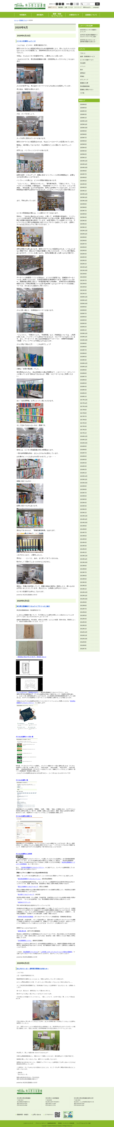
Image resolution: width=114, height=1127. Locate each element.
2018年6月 (83, 380)
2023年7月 (83, 210)
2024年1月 (83, 190)
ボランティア (84, 79)
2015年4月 (83, 502)
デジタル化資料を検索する (24, 816)
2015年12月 (83, 476)
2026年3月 (83, 114)
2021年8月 (83, 277)
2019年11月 (83, 336)
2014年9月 (83, 526)
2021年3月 (83, 290)
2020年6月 (83, 317)
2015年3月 (83, 506)
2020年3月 (83, 323)
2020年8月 (83, 310)
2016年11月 (83, 439)
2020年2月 (83, 326)
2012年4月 (83, 619)
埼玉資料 (83, 63)
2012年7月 (83, 609)
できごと (83, 53)
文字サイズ (52, 4)
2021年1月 (83, 293)
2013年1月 (83, 589)
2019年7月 (83, 350)
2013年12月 (83, 555)
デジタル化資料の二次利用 (24, 853)
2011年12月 (83, 632)
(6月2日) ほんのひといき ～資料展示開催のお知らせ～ (88, 40)
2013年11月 (83, 559)
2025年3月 (83, 151)
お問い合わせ (36, 1114)
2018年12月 (83, 363)
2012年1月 (83, 628)
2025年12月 (83, 121)
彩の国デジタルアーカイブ (26, 894)
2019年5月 (83, 356)
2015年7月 (83, 492)
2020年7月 (83, 313)
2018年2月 (83, 393)
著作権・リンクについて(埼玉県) (66, 1123)
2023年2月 (83, 224)
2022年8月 (83, 240)
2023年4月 (83, 217)
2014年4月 (83, 542)
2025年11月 (83, 124)
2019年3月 (83, 360)
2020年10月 (83, 303)
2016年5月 (83, 459)
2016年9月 (83, 446)
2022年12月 (83, 230)
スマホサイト (49, 1114)
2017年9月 (83, 409)
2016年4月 (83, 463)
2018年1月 (83, 396)
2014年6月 (83, 536)
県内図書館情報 (85, 86)
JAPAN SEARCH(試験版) (25, 916)
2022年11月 (83, 234)
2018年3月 (83, 390)
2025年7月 (83, 137)
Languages (96, 7)
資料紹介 (83, 73)
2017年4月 (83, 423)
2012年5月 (83, 615)
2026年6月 (83, 104)
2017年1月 (83, 433)
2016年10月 (83, 443)
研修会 (82, 76)
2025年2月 (83, 154)
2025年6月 (83, 141)
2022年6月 (83, 247)
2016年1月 (83, 473)
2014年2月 (83, 549)
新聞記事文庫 (22, 931)
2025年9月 (83, 131)
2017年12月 (83, 400)
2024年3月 (83, 184)
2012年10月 (83, 599)
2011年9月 (83, 642)
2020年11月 (83, 300)
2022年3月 (83, 257)
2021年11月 (83, 267)
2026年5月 (83, 107)
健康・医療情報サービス (87, 56)
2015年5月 (83, 499)
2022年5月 (83, 250)
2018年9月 (83, 370)
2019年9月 (83, 343)
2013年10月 (83, 562)
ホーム (16, 20)
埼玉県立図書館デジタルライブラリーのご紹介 (33, 606)
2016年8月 (83, 449)
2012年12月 (83, 592)
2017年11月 (83, 403)
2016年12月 (83, 436)
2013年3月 (83, 582)
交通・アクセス (69, 7)
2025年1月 (83, 157)
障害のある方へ (87, 7)
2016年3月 (83, 466)
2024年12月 (83, 161)
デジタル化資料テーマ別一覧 (24, 736)
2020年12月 (83, 297)
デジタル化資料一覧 (22, 780)
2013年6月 (83, 575)
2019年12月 (83, 333)
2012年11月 (83, 595)
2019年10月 (83, 340)
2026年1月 (83, 117)
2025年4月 (83, 147)
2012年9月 (83, 602)
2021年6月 (83, 283)
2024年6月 (83, 177)
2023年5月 (83, 214)
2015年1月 (83, 512)
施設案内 (60, 7)
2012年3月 (83, 622)
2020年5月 (83, 320)
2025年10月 (83, 127)
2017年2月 (83, 429)
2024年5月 (83, 180)
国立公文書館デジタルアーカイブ (28, 886)
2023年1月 (83, 227)
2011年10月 (83, 638)
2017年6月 (83, 419)
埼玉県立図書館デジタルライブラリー (32, 867)
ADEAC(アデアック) (24, 902)
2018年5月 (83, 383)
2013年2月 (83, 585)
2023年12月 (83, 194)
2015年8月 (83, 489)
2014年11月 (83, 519)
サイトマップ (77, 7)
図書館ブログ (23, 20)
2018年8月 (83, 373)
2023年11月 (83, 197)
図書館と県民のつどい (87, 89)
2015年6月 (83, 496)
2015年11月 (83, 479)
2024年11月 (83, 164)
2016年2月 (83, 469)
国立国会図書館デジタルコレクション (29, 879)
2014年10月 (83, 522)
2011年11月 (83, 635)
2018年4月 (83, 386)
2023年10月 (83, 200)
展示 (81, 69)
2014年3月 (83, 545)
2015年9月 (83, 486)
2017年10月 (83, 406)
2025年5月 (83, 144)
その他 (82, 93)
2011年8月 (83, 645)
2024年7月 (83, 174)
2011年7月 (83, 648)
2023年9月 (83, 204)
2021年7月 (83, 280)
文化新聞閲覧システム (24, 940)
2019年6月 (83, 353)
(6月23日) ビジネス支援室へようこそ (88, 30)
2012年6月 (83, 612)
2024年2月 (83, 187)
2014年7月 (83, 532)
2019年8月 (83, 346)
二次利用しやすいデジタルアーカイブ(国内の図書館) (56, 952)
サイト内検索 (82, 4)
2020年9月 (83, 307)
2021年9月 (83, 273)
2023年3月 (83, 220)
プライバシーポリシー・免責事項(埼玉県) (46, 1123)
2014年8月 (83, 529)
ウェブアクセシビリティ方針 (84, 1123)
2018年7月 (83, 376)
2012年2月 (83, 625)
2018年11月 (83, 366)
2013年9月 (83, 565)
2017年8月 (83, 413)
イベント (83, 66)
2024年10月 (83, 167)
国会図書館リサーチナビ (30, 952)
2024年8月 (83, 171)
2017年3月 (83, 426)
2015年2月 (83, 509)
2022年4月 (83, 254)
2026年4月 (83, 111)
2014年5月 (83, 539)
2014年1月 (83, 552)
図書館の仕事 (84, 83)
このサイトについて (28, 1123)
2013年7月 (83, 572)
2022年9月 (83, 237)
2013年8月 (83, 569)
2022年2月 (83, 260)
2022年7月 (83, 244)
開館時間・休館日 (22, 1114)
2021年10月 (83, 270)
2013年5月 (83, 579)
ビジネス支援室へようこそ (26, 41)
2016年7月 (83, 453)
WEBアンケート (52, 7)
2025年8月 (83, 134)
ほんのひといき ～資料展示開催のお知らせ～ (33, 968)
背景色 (68, 4)
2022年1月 (83, 263)
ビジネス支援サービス (87, 59)
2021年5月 (83, 287)
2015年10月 (83, 482)
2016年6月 (83, 456)
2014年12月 (83, 516)
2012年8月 (83, 605)
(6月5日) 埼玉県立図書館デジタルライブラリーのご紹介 (89, 35)
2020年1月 (83, 330)
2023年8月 (83, 207)
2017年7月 (83, 416)
